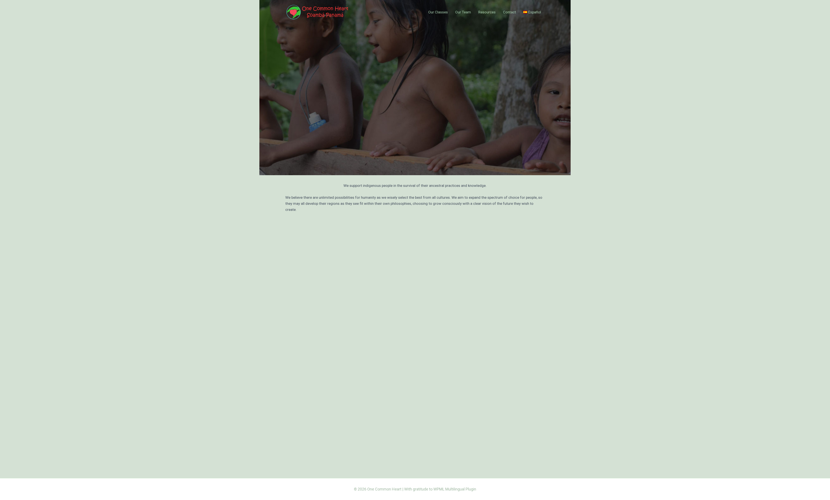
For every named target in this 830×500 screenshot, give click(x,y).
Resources (487, 12)
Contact (509, 12)
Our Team (463, 12)
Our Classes (438, 12)
